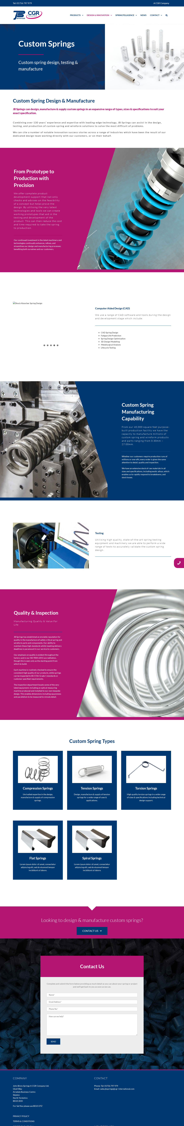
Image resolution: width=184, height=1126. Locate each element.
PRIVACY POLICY (21, 1116)
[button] (166, 15)
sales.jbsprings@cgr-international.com (117, 1089)
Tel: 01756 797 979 (109, 1086)
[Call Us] (179, 563)
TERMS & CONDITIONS (23, 1121)
